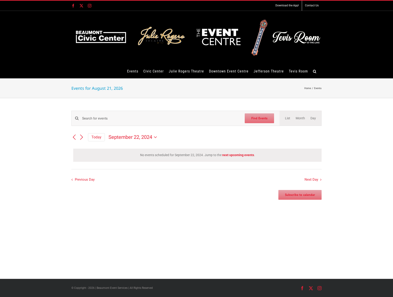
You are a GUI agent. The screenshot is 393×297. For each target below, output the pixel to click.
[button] (315, 71)
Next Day (311, 179)
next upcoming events (238, 155)
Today (96, 137)
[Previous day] (74, 137)
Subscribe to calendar (300, 195)
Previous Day (85, 179)
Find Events (259, 118)
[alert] (197, 155)
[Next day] (81, 137)
